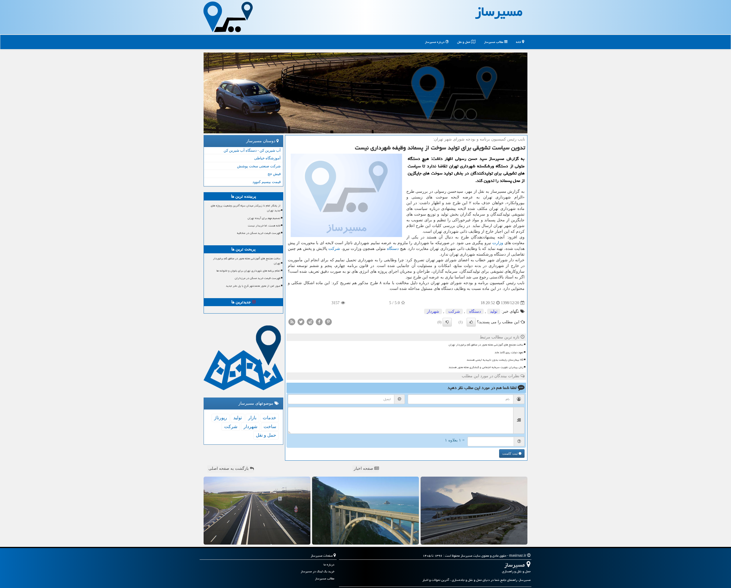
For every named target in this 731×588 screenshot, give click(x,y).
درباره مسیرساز (435, 42)
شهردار (433, 311)
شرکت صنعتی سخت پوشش (259, 166)
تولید (493, 311)
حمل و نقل (464, 42)
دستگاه (393, 248)
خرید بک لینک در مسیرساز (317, 571)
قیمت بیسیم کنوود (266, 182)
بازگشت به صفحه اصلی (229, 468)
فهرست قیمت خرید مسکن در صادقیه (258, 233)
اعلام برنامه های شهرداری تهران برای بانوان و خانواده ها (248, 271)
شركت (334, 248)
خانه (519, 42)
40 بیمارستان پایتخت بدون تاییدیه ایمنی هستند (495, 360)
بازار (252, 417)
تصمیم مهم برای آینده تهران (264, 218)
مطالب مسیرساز (494, 42)
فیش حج (274, 174)
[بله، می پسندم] (471, 322)
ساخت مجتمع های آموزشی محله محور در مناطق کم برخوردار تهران (486, 345)
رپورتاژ (220, 417)
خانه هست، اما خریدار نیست (264, 225)
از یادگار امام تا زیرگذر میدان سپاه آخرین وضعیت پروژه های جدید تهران (245, 208)
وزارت (497, 243)
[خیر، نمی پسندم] (447, 322)
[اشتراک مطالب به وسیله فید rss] (292, 322)
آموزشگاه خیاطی (267, 158)
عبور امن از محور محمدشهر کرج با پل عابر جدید (253, 286)
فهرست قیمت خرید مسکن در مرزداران (257, 278)
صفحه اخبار (364, 468)
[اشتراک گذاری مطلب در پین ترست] (328, 322)
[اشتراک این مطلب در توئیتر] (301, 322)
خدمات (269, 417)
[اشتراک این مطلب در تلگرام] (310, 322)
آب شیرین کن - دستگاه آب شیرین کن (252, 150)
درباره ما (329, 564)
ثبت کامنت (510, 453)
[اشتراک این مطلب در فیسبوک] (319, 322)
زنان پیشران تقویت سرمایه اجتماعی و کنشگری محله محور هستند (486, 367)
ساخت (270, 426)
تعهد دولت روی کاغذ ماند (509, 352)
